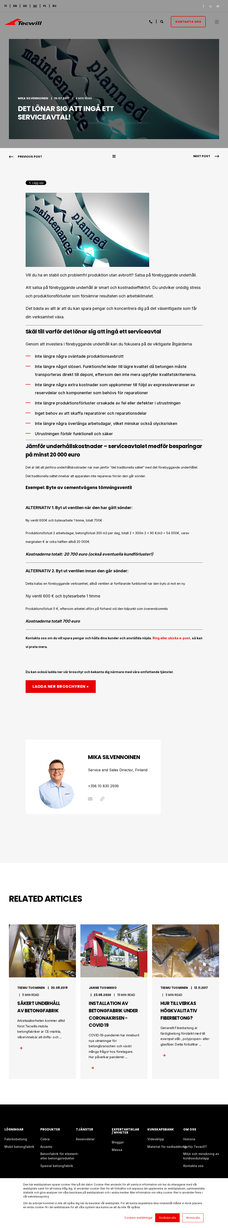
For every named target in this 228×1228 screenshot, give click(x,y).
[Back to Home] (23, 22)
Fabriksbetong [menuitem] (15, 1139)
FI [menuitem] (5, 6)
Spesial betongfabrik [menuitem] (56, 1166)
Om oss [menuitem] (189, 1130)
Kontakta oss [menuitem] (193, 1166)
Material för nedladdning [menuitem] (166, 1147)
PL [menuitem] (44, 6)
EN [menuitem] (15, 6)
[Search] (162, 21)
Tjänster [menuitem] (84, 1130)
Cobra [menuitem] (45, 1139)
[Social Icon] (204, 6)
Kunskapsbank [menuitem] (160, 1130)
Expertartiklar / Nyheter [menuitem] (125, 1131)
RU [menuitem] (54, 6)
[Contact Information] (151, 21)
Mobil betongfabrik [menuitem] (19, 1147)
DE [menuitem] (25, 6)
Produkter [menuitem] (50, 1130)
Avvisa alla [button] (193, 1217)
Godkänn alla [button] (167, 1217)
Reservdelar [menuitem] (85, 1139)
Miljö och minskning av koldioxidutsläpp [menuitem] (201, 1156)
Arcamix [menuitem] (46, 1147)
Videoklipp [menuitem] (155, 1139)
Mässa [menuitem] (117, 1150)
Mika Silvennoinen (33, 98)
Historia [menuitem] (189, 1139)
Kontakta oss (188, 21)
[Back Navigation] (114, 156)
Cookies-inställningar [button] (138, 1217)
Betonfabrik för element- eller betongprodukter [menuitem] (59, 1156)
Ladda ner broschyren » (61, 686)
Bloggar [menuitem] (118, 1142)
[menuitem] (35, 6)
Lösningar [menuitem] (13, 1130)
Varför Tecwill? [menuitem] (195, 1147)
